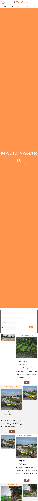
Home (4, 6)
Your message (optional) (6, 320)
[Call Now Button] (2, 499)
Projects (10, 6)
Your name (3, 311)
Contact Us (26, 6)
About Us (18, 6)
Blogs (33, 6)
